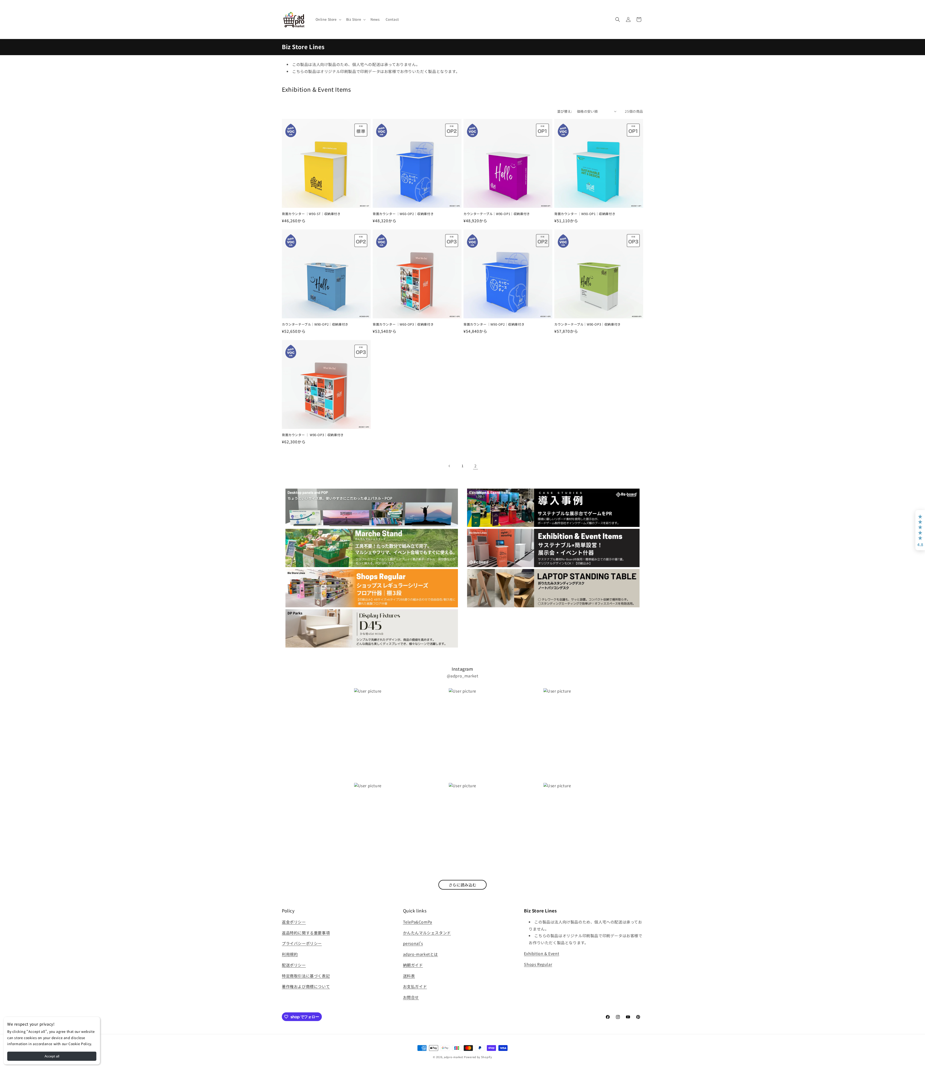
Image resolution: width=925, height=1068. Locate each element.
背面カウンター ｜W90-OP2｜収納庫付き (493, 324)
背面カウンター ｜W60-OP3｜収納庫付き (403, 324)
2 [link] (475, 466)
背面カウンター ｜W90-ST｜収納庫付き (311, 214)
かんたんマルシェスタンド (427, 933)
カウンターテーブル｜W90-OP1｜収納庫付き (496, 214)
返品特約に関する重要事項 (306, 933)
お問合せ (411, 997)
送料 (407, 976)
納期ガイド (413, 965)
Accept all (52, 1056)
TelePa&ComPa (417, 922)
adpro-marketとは (420, 954)
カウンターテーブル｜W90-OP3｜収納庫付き (587, 324)
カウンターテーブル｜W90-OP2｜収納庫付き (315, 324)
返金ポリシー (294, 922)
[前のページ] (449, 466)
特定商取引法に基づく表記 (306, 976)
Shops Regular (538, 964)
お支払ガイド (415, 986)
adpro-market (453, 1057)
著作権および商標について (306, 986)
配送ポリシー (294, 965)
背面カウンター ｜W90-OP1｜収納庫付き (584, 214)
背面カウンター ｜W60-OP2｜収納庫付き (403, 214)
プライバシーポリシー (302, 943)
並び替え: (564, 111)
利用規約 (290, 954)
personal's (413, 943)
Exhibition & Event (541, 953)
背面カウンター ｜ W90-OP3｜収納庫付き (313, 435)
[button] (328, 19)
